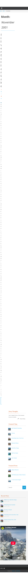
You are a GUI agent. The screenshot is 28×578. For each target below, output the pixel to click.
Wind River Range (15, 446)
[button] (1, 566)
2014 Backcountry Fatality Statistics (19, 473)
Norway (13, 431)
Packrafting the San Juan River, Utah (11, 513)
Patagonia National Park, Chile (10, 518)
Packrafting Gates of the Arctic (18, 436)
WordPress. (18, 569)
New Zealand (14, 456)
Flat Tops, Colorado (8, 508)
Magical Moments (15, 468)
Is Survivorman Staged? (16, 478)
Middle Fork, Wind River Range (10, 498)
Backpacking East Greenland (9, 503)
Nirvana (13, 569)
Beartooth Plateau (15, 441)
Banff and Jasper (15, 451)
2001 (4, 11)
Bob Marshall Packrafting (17, 426)
